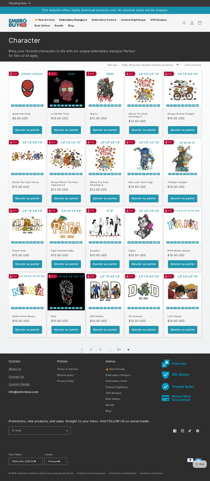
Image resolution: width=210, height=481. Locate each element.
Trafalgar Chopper (178, 182)
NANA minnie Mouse (23, 316)
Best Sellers (113, 398)
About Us (15, 369)
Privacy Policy (65, 381)
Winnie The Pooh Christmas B (99, 183)
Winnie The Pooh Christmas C (138, 115)
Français (53, 461)
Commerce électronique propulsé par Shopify (51, 473)
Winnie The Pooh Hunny (25, 182)
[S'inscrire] (66, 431)
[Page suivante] (128, 349)
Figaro (132, 250)
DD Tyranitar (135, 316)
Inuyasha (95, 250)
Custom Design (19, 384)
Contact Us (16, 376)
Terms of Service (67, 369)
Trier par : (113, 65)
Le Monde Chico (60, 113)
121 (119, 349)
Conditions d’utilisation (151, 473)
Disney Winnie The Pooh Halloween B (64, 183)
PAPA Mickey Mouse (179, 250)
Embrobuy (22, 473)
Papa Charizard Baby (62, 250)
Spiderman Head (21, 113)
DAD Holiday (97, 316)
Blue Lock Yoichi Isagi (141, 182)
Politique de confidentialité (123, 473)
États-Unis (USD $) (23, 461)
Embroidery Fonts (116, 381)
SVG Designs (114, 393)
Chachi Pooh (19, 250)
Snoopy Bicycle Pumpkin (181, 113)
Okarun (94, 113)
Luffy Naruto (175, 316)
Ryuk (53, 316)
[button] (73, 20)
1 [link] (82, 349)
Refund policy (65, 375)
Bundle (110, 405)
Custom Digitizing (116, 387)
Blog (108, 410)
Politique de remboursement (91, 473)
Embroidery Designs (118, 375)
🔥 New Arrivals (115, 369)
